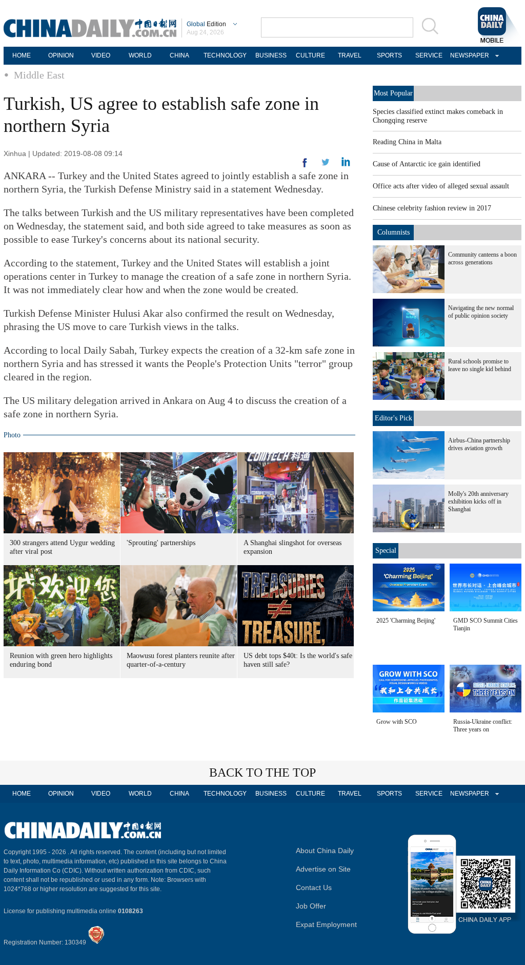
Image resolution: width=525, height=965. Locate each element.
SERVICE (428, 55)
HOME (21, 55)
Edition (206, 24)
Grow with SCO (396, 721)
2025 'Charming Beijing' (405, 620)
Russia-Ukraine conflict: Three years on (482, 725)
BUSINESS (271, 55)
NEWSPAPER (468, 55)
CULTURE (310, 55)
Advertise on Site (323, 869)
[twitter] (345, 164)
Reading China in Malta (407, 142)
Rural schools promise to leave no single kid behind (479, 365)
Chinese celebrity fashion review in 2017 (432, 208)
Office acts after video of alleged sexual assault (441, 186)
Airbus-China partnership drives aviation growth (479, 444)
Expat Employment (326, 924)
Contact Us (314, 887)
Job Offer (311, 906)
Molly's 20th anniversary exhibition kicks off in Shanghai (478, 501)
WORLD (140, 55)
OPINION (61, 55)
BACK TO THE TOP (262, 772)
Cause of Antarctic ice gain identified (426, 164)
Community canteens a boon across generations (482, 258)
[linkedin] (325, 165)
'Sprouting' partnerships (161, 543)
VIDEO (100, 55)
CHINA (179, 55)
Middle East (39, 75)
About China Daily (325, 850)
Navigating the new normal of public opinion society (481, 311)
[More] (305, 166)
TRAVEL (349, 55)
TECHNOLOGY (225, 55)
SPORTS (389, 55)
